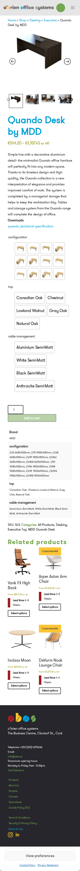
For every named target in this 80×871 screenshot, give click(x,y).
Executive (50, 20)
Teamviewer (15, 802)
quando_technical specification (30, 226)
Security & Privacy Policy (23, 823)
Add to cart (32, 418)
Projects (13, 791)
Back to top (16, 829)
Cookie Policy (27, 865)
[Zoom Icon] (40, 51)
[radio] (20, 248)
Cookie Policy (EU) (19, 807)
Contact (13, 796)
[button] (72, 8)
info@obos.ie (15, 756)
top (10, 286)
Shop (22, 20)
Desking (35, 20)
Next (71, 100)
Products (14, 780)
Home (12, 20)
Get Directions (16, 770)
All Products (46, 525)
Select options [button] (19, 613)
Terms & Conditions (19, 817)
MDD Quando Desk (41, 529)
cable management (21, 336)
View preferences (40, 856)
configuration (17, 237)
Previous (8, 100)
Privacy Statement (48, 865)
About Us (14, 785)
